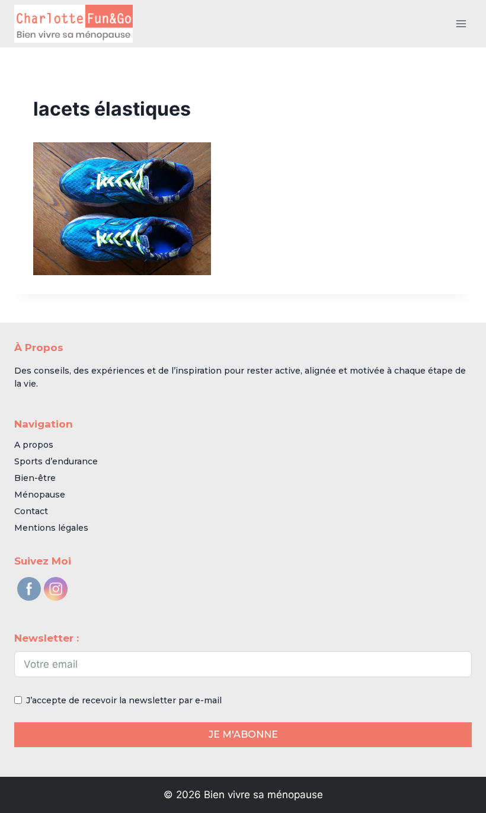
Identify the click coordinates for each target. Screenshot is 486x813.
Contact (31, 511)
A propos (33, 444)
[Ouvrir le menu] (461, 23)
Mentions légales (51, 527)
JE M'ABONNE (243, 734)
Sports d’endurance (56, 461)
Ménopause (39, 494)
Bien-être (35, 478)
